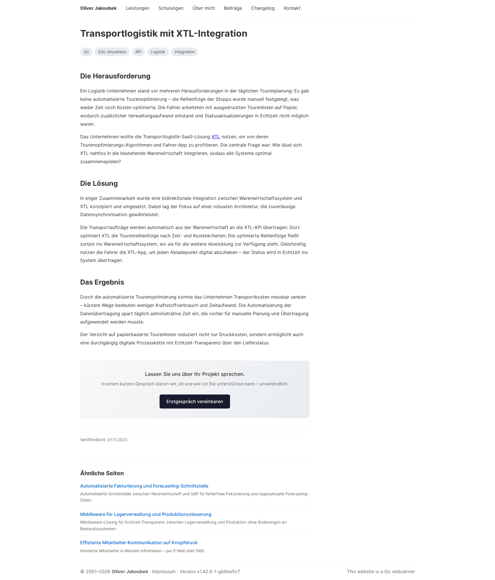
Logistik (158, 51)
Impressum (164, 571)
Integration (184, 51)
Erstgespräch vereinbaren (194, 401)
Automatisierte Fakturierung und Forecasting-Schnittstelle (144, 486)
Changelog (263, 8)
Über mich (203, 8)
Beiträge (233, 8)
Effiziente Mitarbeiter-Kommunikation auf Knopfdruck (139, 542)
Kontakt (292, 8)
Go (86, 51)
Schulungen (170, 8)
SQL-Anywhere (112, 51)
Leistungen (137, 8)
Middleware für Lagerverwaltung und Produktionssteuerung (145, 514)
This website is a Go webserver (381, 571)
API (138, 51)
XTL (216, 136)
